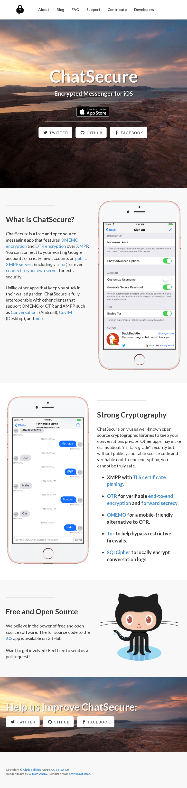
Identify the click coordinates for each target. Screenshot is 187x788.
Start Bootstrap (79, 774)
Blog (60, 9)
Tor (62, 264)
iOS (9, 638)
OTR (112, 496)
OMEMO (116, 515)
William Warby (37, 774)
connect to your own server (32, 270)
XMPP (82, 246)
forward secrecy (159, 503)
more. (40, 318)
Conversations (24, 312)
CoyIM (65, 312)
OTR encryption (50, 246)
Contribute (117, 9)
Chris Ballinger (33, 769)
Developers (144, 9)
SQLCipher (118, 552)
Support (93, 9)
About (43, 9)
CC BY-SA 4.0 (60, 769)
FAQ (75, 9)
